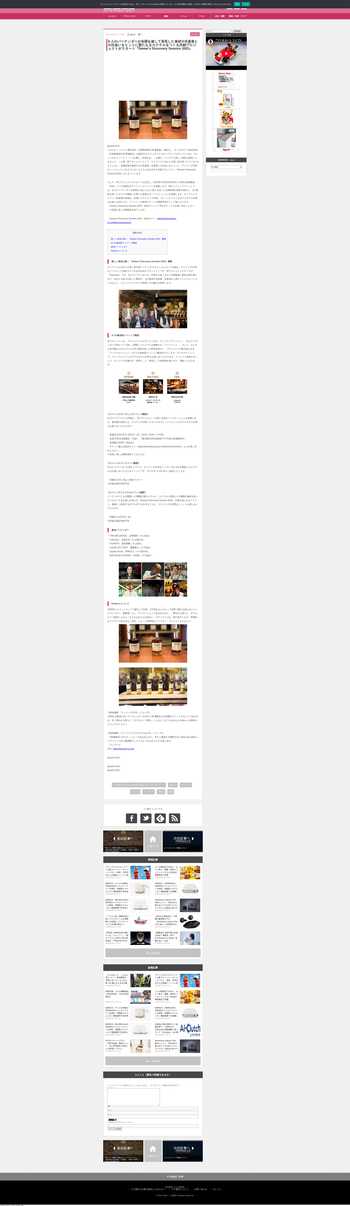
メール (109, 1110)
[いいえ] (346, 4)
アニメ (202, 16)
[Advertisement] (153, 72)
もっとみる (153, 952)
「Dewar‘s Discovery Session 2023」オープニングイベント (138, 785)
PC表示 (169, 1187)
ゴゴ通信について (180, 1189)
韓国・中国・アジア (237, 16)
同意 (237, 4)
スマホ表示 (179, 1187)
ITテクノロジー (130, 16)
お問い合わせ (200, 1189)
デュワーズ (148, 792)
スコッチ (135, 792)
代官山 (161, 792)
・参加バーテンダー (118, 247)
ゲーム (184, 16)
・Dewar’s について (118, 251)
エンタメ (112, 16)
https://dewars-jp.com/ (123, 749)
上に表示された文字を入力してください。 (120, 1122)
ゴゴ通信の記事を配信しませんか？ (148, 1189)
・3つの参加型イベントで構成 (123, 243)
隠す (140, 233)
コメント (111, 1087)
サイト (109, 1114)
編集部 (133, 34)
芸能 (166, 16)
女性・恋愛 (219, 16)
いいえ (246, 4)
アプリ (148, 16)
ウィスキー (186, 785)
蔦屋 (171, 792)
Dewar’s (172, 785)
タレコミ (217, 1189)
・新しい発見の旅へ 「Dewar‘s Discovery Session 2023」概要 (137, 239)
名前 (108, 1106)
